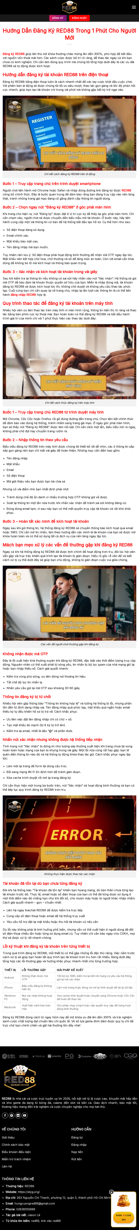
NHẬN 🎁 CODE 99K (123, 1217)
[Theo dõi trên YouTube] (25, 1115)
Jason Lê (34, 1215)
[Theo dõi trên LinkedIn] (18, 1115)
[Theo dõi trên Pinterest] (12, 1115)
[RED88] (69, 7)
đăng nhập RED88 (23, 294)
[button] (134, 7)
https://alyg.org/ (29, 1192)
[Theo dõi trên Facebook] (5, 1115)
